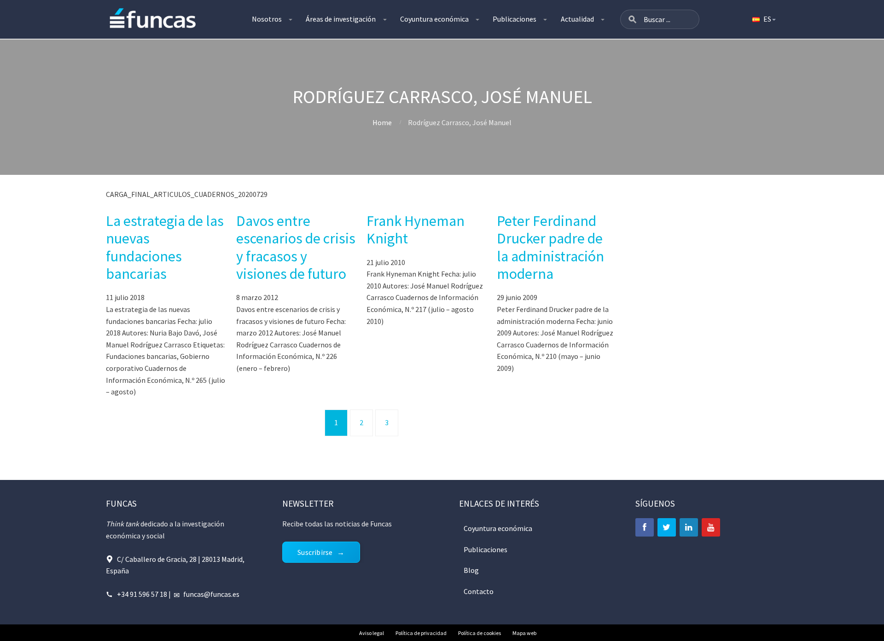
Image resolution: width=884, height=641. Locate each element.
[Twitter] (666, 527)
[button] (632, 19)
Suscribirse (314, 552)
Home (382, 122)
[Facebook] (644, 527)
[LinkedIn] (689, 527)
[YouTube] (711, 527)
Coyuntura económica (434, 18)
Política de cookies (479, 632)
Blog (471, 570)
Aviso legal (371, 632)
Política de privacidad (421, 632)
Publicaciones (514, 18)
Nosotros (267, 18)
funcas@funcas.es (211, 594)
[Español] (763, 19)
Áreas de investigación (341, 18)
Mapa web (524, 632)
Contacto (479, 591)
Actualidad (577, 18)
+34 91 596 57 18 (142, 594)
